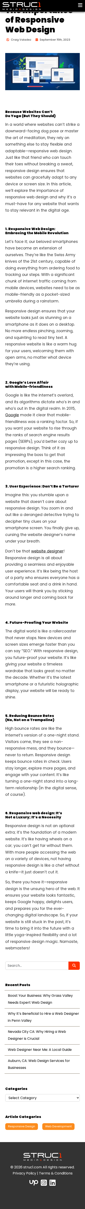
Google (12, 415)
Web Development (58, 1126)
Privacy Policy (24, 1173)
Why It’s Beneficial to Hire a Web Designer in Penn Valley (43, 1017)
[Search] (74, 966)
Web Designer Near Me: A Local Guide (40, 1049)
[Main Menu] (80, 5)
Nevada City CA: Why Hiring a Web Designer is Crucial (37, 1035)
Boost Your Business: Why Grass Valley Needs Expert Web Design (40, 999)
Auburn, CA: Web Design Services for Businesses (39, 1064)
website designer (47, 551)
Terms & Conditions (56, 1173)
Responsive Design (21, 1126)
